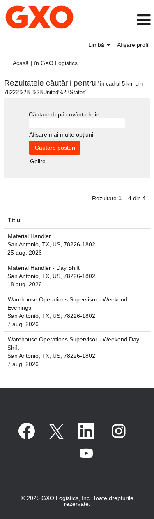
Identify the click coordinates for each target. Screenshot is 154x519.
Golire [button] (38, 161)
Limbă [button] (97, 45)
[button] (133, 20)
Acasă (21, 63)
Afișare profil (133, 45)
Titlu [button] (14, 220)
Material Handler (29, 236)
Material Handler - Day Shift (44, 267)
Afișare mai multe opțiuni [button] (61, 134)
